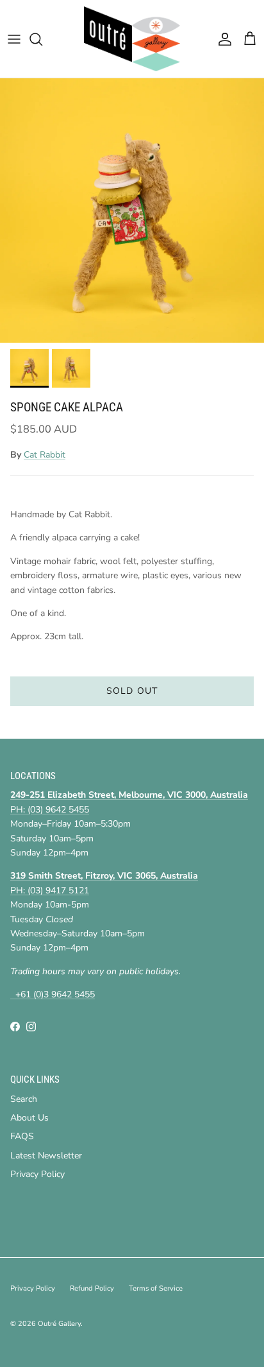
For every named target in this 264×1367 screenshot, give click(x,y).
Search (23, 1099)
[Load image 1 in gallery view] (132, 210)
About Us (29, 1118)
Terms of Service (156, 1288)
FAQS (22, 1136)
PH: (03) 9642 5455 (49, 810)
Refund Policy (92, 1288)
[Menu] (14, 39)
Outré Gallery (59, 1323)
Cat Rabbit (44, 455)
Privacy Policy (37, 1174)
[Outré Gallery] (132, 38)
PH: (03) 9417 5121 (49, 890)
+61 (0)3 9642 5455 (52, 994)
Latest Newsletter (46, 1155)
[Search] (42, 39)
